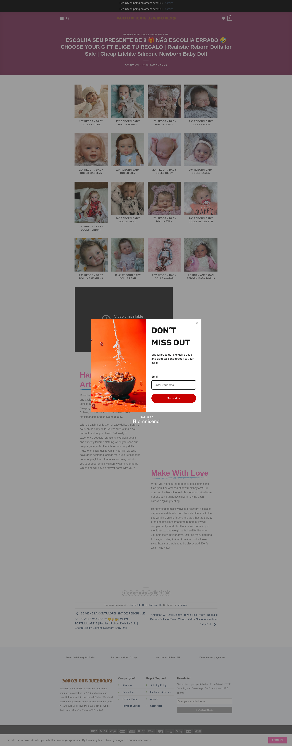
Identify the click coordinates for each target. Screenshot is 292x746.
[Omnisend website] (146, 419)
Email (154, 376)
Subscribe (173, 398)
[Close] (197, 323)
